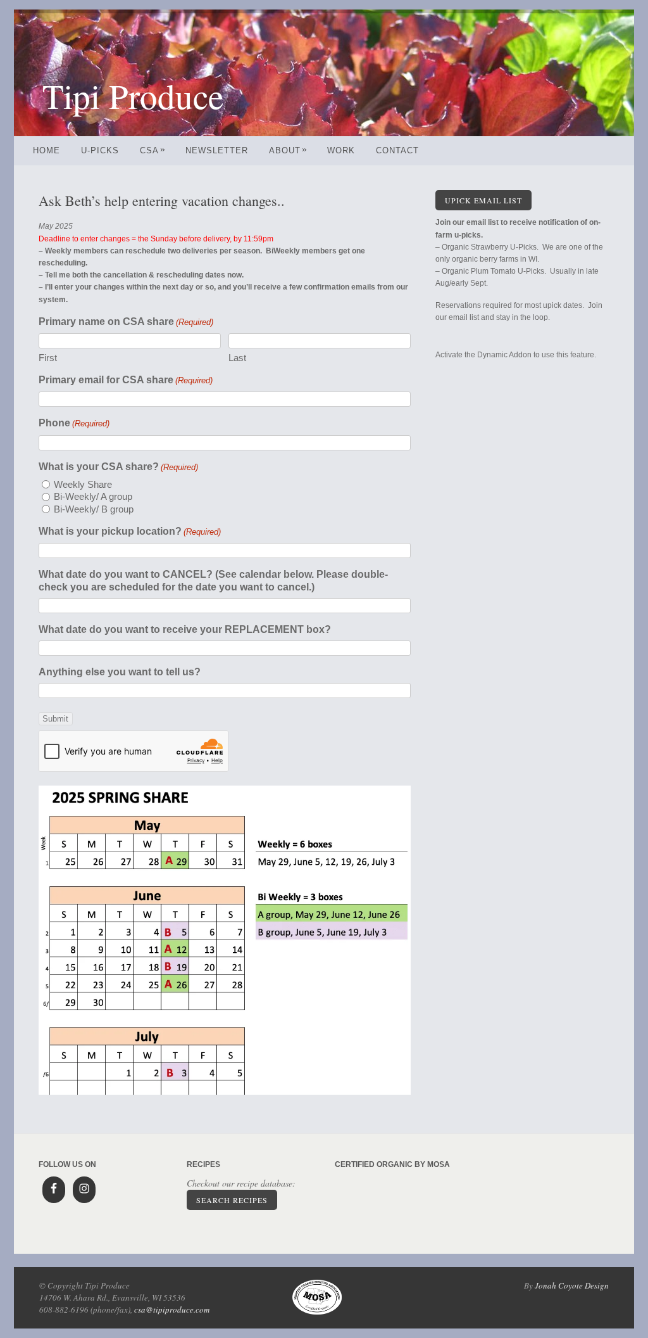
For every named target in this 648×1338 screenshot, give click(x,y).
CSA (153, 150)
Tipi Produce (132, 95)
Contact (397, 150)
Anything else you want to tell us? (120, 671)
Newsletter (216, 150)
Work (341, 150)
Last (237, 357)
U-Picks (100, 150)
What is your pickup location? (130, 531)
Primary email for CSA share (126, 379)
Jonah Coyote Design (572, 1285)
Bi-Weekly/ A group (93, 496)
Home (46, 150)
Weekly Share (83, 484)
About (288, 150)
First (48, 357)
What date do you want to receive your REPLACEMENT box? (185, 629)
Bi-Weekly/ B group (94, 509)
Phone (74, 422)
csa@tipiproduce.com (171, 1309)
